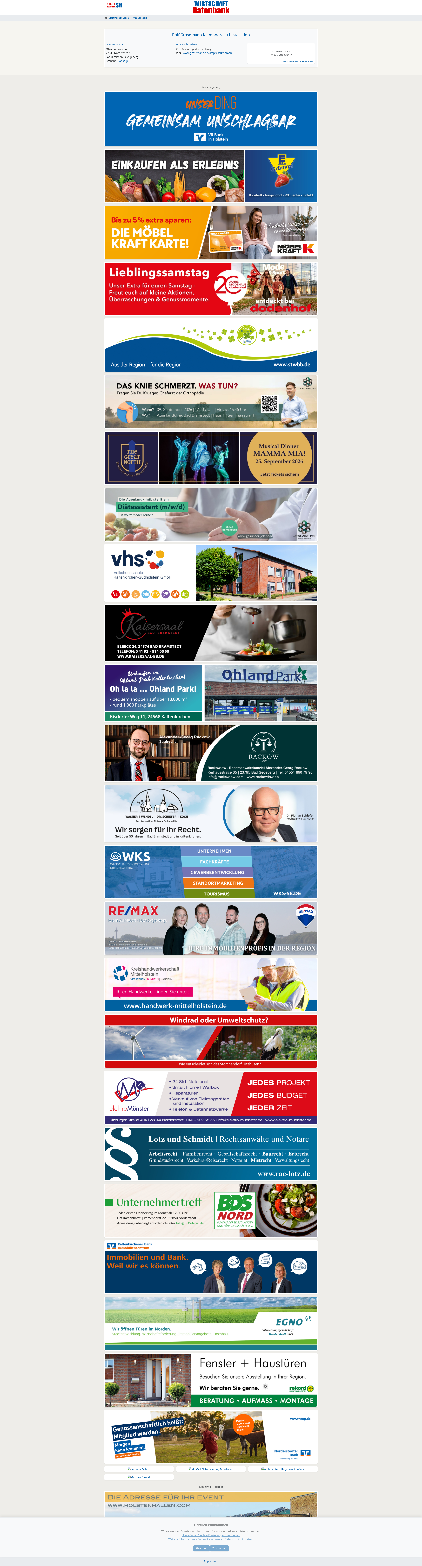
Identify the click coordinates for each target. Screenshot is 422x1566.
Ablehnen (201, 1548)
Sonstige (123, 61)
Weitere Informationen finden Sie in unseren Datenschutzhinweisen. (211, 1539)
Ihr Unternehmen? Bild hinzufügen (298, 61)
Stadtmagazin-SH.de (118, 17)
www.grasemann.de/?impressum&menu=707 (211, 53)
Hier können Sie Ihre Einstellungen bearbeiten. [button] (211, 1535)
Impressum (211, 1561)
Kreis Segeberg (140, 17)
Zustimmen (219, 1548)
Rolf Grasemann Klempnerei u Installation (211, 34)
